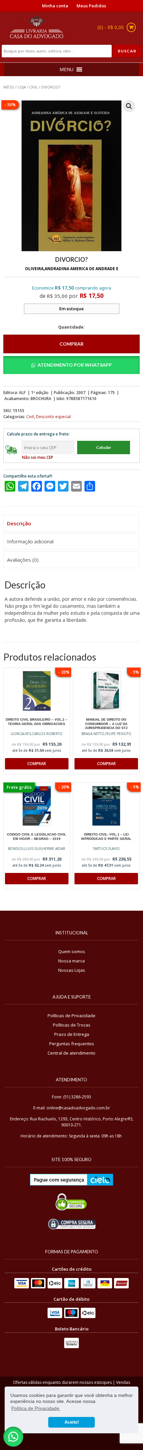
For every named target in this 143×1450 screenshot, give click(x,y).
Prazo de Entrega (71, 1034)
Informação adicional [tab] (30, 541)
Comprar (71, 344)
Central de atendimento (71, 1053)
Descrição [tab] (19, 523)
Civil (33, 86)
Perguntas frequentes (71, 1044)
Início (8, 86)
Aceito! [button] (72, 1422)
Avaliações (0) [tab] (23, 559)
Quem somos (71, 951)
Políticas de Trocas (71, 1025)
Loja (22, 86)
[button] (129, 106)
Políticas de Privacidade (71, 1016)
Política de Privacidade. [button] (36, 1408)
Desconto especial (53, 416)
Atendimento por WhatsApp (75, 365)
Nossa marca (71, 961)
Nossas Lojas (71, 970)
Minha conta (55, 6)
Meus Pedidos (91, 6)
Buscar (127, 50)
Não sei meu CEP (37, 457)
